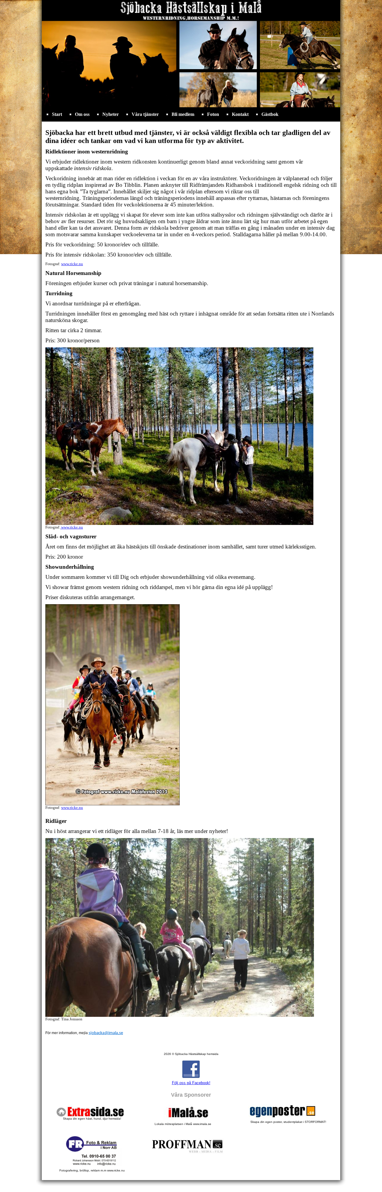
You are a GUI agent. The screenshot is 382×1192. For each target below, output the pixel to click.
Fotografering (92, 1170)
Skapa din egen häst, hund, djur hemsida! (92, 1118)
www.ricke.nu (72, 264)
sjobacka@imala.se (106, 1033)
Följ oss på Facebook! (191, 1083)
